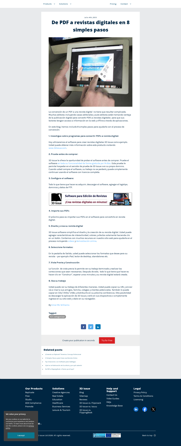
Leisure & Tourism (61, 410)
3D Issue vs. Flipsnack (90, 403)
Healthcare (57, 403)
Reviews (83, 399)
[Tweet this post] (90, 326)
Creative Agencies (61, 392)
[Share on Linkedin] (98, 326)
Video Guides (113, 398)
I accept (21, 435)
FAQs (109, 402)
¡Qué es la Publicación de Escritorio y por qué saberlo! (63, 365)
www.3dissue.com (57, 148)
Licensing (138, 399)
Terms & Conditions (143, 396)
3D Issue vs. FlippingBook (85, 411)
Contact (126, 4)
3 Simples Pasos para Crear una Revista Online (61, 358)
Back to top (147, 435)
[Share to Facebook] (83, 326)
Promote (29, 406)
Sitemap (83, 396)
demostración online (86, 241)
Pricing (113, 4)
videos (71, 241)
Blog (81, 392)
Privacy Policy (140, 392)
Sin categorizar (57, 317)
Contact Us (112, 395)
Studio (28, 399)
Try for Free (107, 340)
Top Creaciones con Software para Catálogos (60, 362)
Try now (155, 4)
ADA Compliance (33, 403)
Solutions (65, 4)
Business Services (61, 406)
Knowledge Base (115, 405)
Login (140, 4)
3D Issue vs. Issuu (88, 406)
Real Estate (57, 396)
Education (57, 399)
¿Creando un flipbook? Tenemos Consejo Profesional (63, 354)
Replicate (29, 392)
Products (49, 4)
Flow (27, 396)
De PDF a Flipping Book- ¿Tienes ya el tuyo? (59, 369)
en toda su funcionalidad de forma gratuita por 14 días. (84, 163)
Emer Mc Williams (60, 305)
